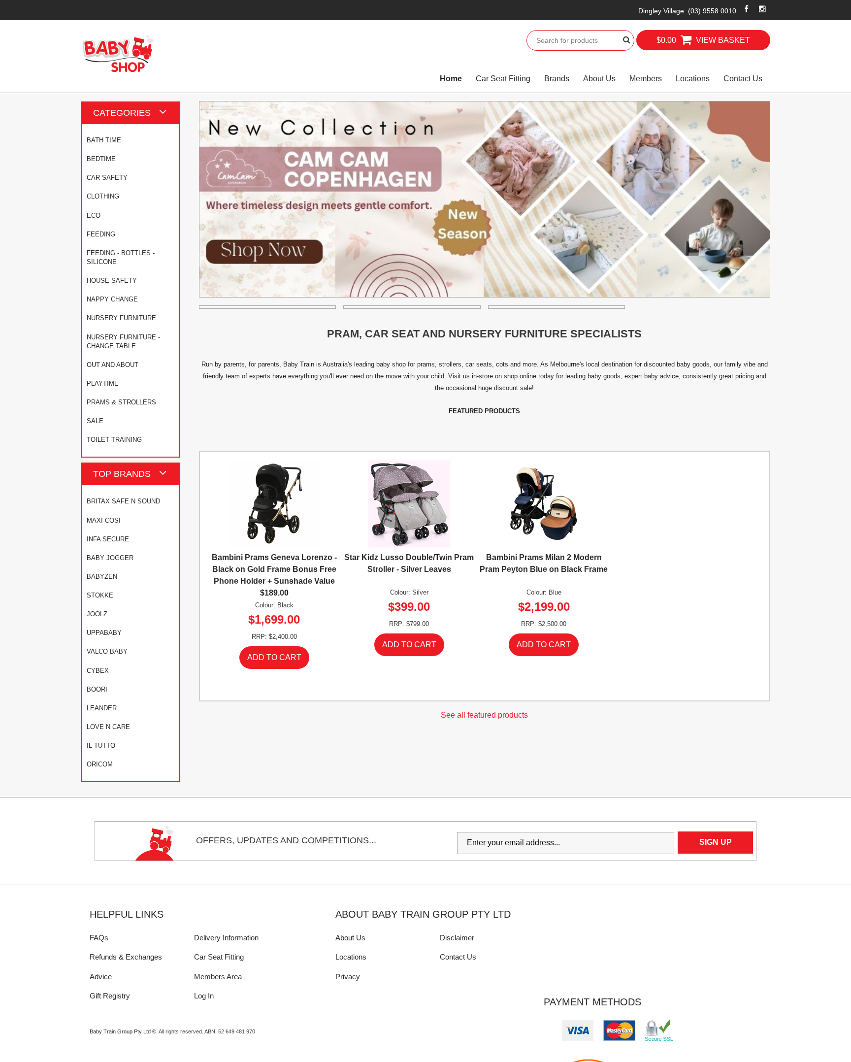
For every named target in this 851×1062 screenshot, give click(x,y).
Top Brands (122, 473)
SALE (95, 421)
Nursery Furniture (121, 318)
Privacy (347, 976)
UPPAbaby (104, 632)
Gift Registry (110, 996)
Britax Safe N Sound (123, 501)
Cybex (98, 670)
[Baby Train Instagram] (762, 9)
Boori (97, 689)
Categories (122, 112)
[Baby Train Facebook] (746, 9)
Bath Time (104, 140)
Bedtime (101, 159)
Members (645, 78)
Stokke (100, 595)
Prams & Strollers (121, 402)
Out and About (112, 364)
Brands (556, 78)
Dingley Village (687, 11)
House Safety (112, 280)
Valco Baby (107, 651)
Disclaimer (457, 937)
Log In (204, 996)
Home (451, 78)
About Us (599, 78)
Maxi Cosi (104, 520)
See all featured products (484, 715)
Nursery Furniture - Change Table (123, 341)
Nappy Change (112, 299)
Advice (101, 976)
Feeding (101, 234)
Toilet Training (114, 439)
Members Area (218, 976)
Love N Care (108, 726)
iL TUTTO (101, 745)
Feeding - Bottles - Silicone (121, 257)
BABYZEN (102, 576)
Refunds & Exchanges (126, 957)
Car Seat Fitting (503, 78)
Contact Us (742, 78)
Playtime (103, 383)
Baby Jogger (110, 558)
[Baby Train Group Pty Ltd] (118, 53)
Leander (102, 708)
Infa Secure (108, 539)
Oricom (100, 764)
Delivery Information (226, 937)
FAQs (99, 937)
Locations (693, 78)
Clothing (103, 196)
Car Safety (107, 177)
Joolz (97, 614)
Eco (93, 215)
